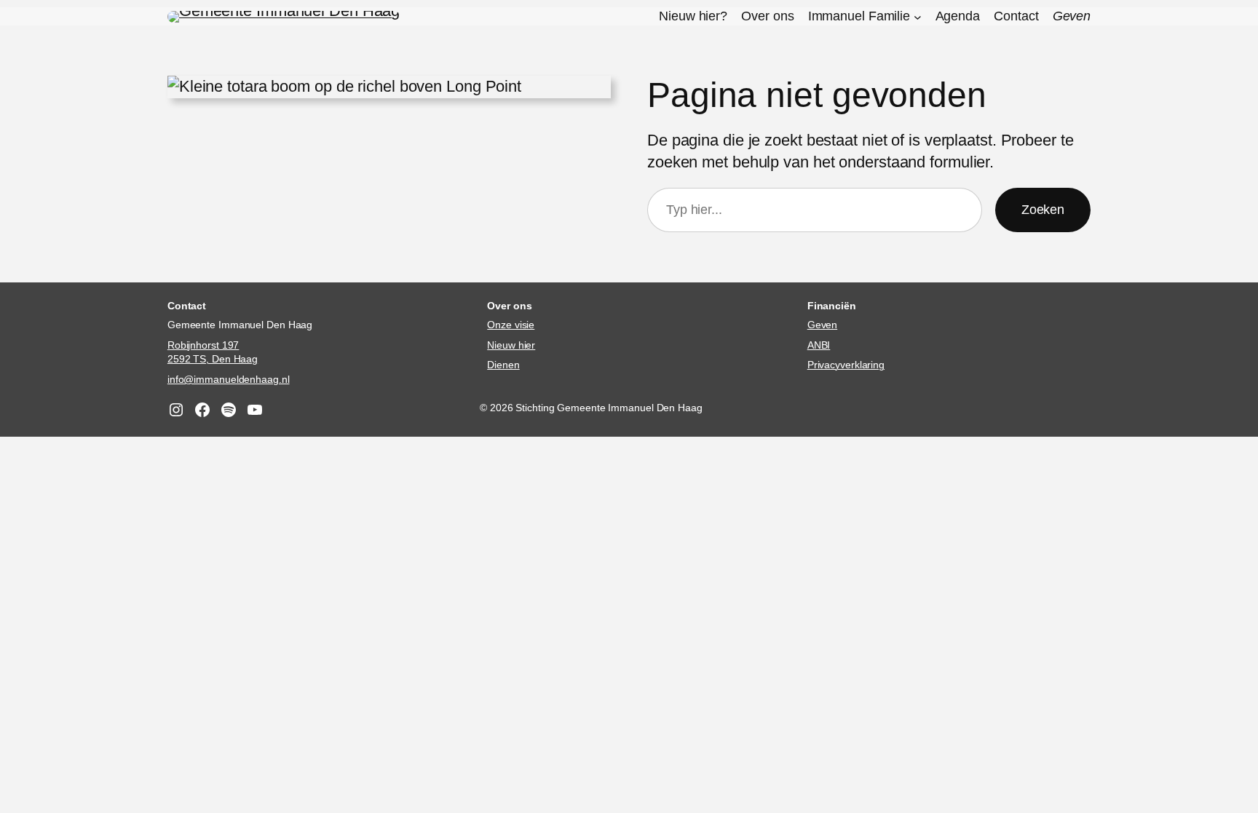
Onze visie (510, 324)
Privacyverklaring (846, 364)
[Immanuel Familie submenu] (918, 16)
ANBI (819, 345)
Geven (822, 324)
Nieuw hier (511, 345)
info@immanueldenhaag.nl (228, 379)
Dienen (503, 364)
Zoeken (1042, 209)
